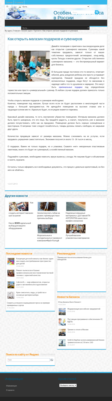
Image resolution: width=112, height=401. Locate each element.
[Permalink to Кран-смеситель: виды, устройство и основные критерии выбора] (11, 298)
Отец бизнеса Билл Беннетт (69, 302)
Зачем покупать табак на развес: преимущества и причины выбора (48, 216)
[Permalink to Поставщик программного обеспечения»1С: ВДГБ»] (62, 325)
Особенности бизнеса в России (79, 15)
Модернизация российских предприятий (83, 309)
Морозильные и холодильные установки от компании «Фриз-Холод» (49, 238)
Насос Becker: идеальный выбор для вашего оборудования (20, 226)
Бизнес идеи (27, 31)
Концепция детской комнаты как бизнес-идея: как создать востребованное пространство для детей (34, 261)
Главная (9, 2)
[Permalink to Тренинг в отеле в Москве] (62, 335)
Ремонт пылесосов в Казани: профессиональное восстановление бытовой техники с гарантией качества (34, 272)
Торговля (37, 31)
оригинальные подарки (70, 87)
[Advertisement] (50, 180)
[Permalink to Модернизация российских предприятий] (62, 315)
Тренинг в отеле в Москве (77, 330)
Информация (11, 386)
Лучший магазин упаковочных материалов (77, 236)
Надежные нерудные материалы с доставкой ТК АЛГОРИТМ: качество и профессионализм (78, 217)
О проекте (19, 2)
